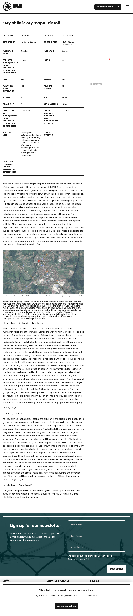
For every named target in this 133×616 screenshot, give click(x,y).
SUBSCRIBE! (116, 568)
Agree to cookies (66, 606)
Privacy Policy (84, 559)
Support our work (106, 6)
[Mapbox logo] (96, 84)
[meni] (127, 7)
